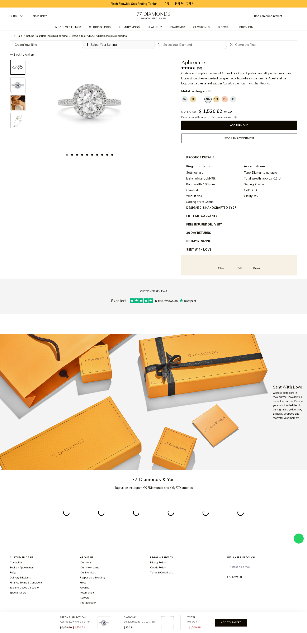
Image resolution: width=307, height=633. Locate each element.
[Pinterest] (259, 585)
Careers (84, 597)
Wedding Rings (99, 27)
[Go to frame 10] (112, 155)
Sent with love (198, 249)
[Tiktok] (289, 585)
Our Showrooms (89, 567)
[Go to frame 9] (107, 155)
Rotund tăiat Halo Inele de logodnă (47, 36)
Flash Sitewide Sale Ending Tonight (135, 3)
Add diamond (239, 125)
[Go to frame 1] (67, 155)
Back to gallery (24, 54)
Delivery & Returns (20, 577)
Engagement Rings (67, 27)
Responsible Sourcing (92, 577)
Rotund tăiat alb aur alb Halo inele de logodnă (99, 36)
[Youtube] (279, 585)
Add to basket (231, 622)
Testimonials (87, 592)
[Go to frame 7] (97, 155)
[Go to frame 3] (77, 155)
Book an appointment (239, 138)
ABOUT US (86, 557)
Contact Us (16, 562)
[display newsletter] (292, 566)
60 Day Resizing (199, 241)
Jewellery (155, 27)
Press (83, 582)
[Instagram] (229, 585)
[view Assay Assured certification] (154, 582)
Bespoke (224, 27)
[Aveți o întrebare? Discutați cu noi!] (299, 539)
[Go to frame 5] (87, 155)
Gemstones (201, 27)
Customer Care (21, 557)
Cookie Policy (158, 567)
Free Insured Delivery (204, 224)
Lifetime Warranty (201, 216)
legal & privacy (161, 557)
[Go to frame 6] (92, 155)
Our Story (85, 562)
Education (245, 27)
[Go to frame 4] (82, 155)
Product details (200, 157)
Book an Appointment (22, 567)
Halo (19, 36)
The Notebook (88, 602)
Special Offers (18, 592)
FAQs (13, 572)
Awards (84, 587)
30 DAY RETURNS (198, 232)
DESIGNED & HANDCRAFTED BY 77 (211, 207)
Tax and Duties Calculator (24, 587)
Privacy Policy (158, 562)
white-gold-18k (205, 178)
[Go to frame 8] (102, 155)
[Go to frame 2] (72, 155)
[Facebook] (239, 585)
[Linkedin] (269, 585)
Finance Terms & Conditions (26, 582)
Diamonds (177, 27)
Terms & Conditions (161, 572)
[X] (249, 585)
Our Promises (88, 572)
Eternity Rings (129, 27)
